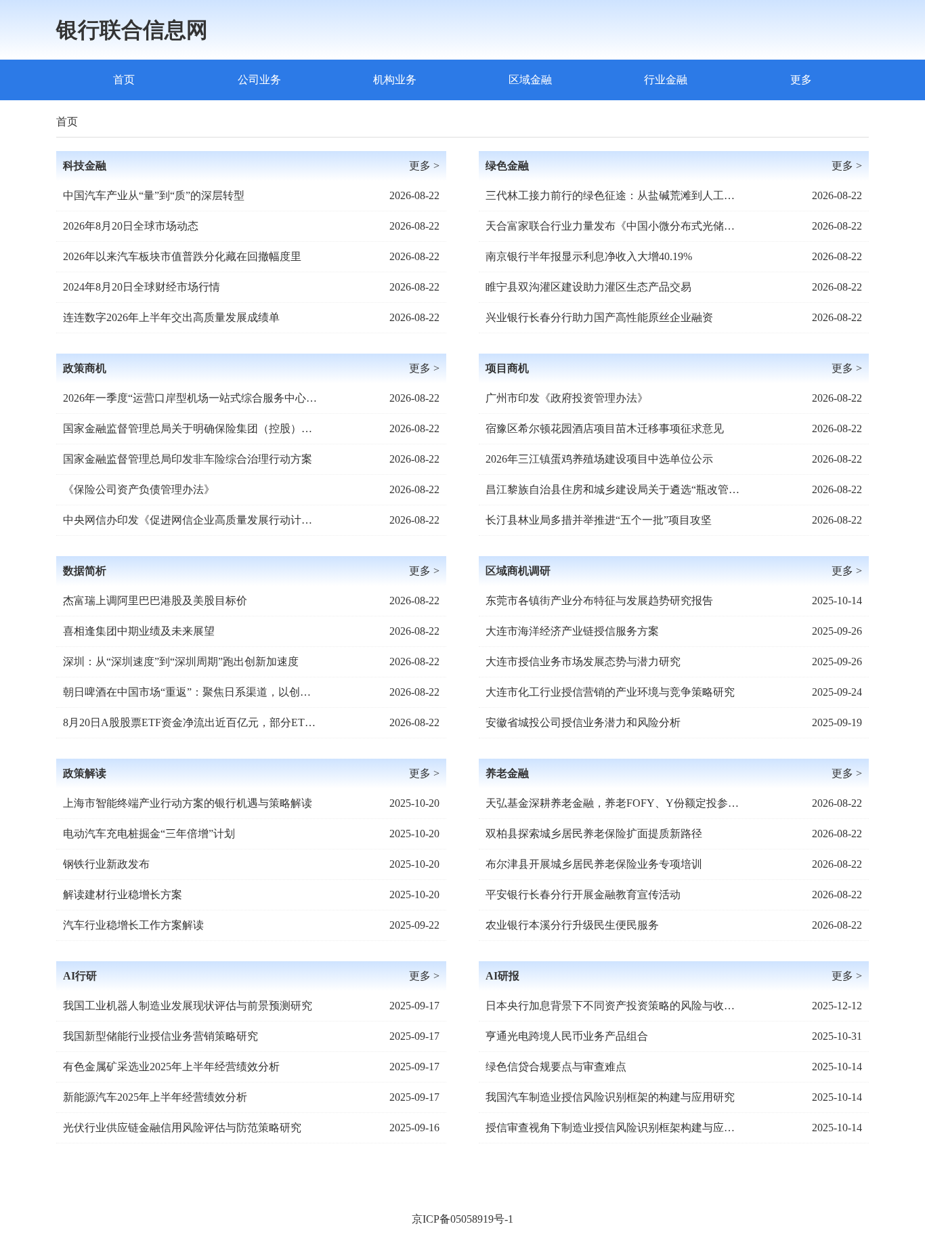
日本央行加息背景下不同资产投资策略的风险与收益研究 (614, 1005)
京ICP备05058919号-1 (462, 1219)
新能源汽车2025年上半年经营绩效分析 (155, 1097)
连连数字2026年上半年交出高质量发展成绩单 (171, 317)
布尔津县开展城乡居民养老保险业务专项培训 (594, 864)
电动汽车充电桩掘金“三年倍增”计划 (149, 833)
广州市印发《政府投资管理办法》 (567, 398)
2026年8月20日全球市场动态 (130, 226)
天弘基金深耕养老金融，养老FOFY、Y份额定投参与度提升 (614, 803)
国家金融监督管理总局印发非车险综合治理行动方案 (187, 459)
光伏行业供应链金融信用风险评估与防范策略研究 (182, 1127)
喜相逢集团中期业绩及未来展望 (139, 631)
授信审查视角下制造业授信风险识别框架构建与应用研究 (614, 1127)
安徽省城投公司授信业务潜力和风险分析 (583, 722)
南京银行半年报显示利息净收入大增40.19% (589, 256)
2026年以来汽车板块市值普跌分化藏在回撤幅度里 (182, 256)
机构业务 (394, 79)
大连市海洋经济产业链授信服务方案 (572, 631)
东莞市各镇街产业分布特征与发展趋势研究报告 (599, 600)
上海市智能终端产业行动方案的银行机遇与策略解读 (187, 803)
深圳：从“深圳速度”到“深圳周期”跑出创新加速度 (181, 661)
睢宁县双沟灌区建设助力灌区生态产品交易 (588, 287)
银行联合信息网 (132, 30)
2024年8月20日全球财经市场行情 (141, 287)
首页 (124, 79)
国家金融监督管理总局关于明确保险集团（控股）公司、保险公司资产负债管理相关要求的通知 (191, 428)
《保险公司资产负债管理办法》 (139, 489)
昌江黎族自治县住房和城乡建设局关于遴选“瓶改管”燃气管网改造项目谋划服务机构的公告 (614, 489)
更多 (801, 79)
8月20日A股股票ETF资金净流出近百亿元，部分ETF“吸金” (191, 722)
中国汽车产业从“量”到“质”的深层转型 (153, 195)
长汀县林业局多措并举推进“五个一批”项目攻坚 (599, 520)
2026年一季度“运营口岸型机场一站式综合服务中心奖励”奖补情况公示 (191, 398)
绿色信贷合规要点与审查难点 (556, 1066)
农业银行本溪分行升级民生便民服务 (572, 925)
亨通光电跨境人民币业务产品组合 (567, 1036)
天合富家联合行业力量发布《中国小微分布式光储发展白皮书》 (614, 226)
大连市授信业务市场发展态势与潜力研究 (583, 661)
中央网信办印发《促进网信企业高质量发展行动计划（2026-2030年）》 (191, 520)
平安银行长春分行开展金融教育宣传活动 (583, 894)
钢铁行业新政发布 (106, 864)
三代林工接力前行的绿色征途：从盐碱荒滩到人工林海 (614, 195)
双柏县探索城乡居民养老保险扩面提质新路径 (594, 833)
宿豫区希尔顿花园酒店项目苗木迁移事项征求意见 (605, 428)
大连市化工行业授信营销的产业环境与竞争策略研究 (610, 692)
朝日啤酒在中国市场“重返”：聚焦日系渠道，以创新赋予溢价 (191, 692)
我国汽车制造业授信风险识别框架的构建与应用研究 (610, 1097)
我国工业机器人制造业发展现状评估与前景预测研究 (187, 1005)
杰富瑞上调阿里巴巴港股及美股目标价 (155, 600)
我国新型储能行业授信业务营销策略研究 (160, 1036)
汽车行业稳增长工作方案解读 (133, 925)
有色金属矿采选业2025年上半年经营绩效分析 (171, 1066)
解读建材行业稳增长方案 (122, 894)
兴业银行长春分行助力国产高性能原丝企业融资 (599, 317)
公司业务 (259, 79)
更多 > (424, 165)
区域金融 (530, 79)
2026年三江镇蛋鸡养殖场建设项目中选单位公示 (599, 459)
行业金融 (665, 79)
